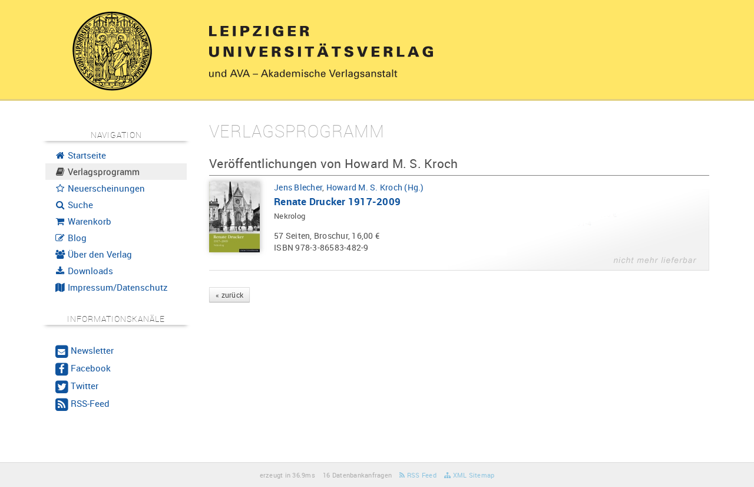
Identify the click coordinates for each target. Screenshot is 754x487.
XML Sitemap (472, 474)
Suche (79, 204)
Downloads (89, 271)
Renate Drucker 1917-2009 (337, 201)
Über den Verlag (98, 254)
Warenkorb (88, 221)
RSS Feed (420, 474)
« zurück (229, 295)
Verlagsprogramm (102, 171)
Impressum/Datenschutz (116, 287)
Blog (76, 238)
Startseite (85, 155)
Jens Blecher (298, 187)
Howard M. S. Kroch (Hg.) (375, 187)
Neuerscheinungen (105, 188)
